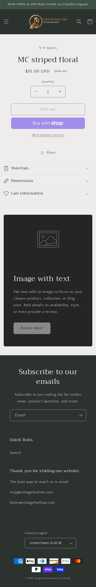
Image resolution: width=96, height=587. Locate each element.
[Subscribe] (80, 415)
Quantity (48, 81)
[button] (6, 21)
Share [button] (51, 153)
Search (15, 453)
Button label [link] (32, 328)
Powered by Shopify (60, 578)
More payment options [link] (48, 135)
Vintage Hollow (42, 578)
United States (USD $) (45, 543)
